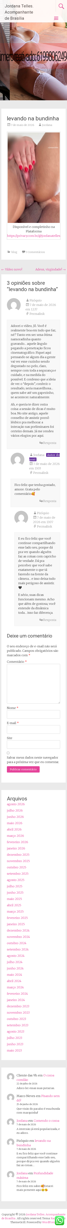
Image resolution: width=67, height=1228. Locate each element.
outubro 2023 (16, 1019)
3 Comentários (35, 252)
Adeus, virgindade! (50, 269)
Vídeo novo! (11, 269)
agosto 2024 (16, 956)
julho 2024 (15, 962)
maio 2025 (14, 899)
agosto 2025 (15, 880)
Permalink (37, 314)
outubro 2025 (16, 867)
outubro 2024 (16, 943)
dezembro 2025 (18, 854)
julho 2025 (14, 886)
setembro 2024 (18, 949)
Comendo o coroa (46, 1120)
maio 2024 (14, 974)
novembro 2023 (18, 1012)
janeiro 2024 (16, 1000)
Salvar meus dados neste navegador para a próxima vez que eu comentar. (33, 760)
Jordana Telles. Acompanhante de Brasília (19, 12)
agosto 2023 (15, 1031)
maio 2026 (14, 823)
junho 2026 (15, 817)
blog (14, 252)
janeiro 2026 (16, 848)
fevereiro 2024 (17, 993)
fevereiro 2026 (17, 842)
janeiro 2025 (16, 924)
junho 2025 (15, 892)
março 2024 (15, 987)
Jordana (47, 125)
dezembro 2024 (18, 930)
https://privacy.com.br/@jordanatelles (33, 236)
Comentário (17, 662)
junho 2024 (15, 968)
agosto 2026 (16, 804)
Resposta (49, 443)
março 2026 (15, 836)
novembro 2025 (18, 861)
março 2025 (15, 911)
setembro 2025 (17, 873)
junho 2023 (15, 1044)
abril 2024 (14, 981)
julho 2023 (14, 1038)
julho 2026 (15, 810)
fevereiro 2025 (17, 918)
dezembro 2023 (18, 1006)
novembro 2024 (18, 937)
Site (9, 738)
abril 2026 (14, 829)
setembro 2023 (17, 1025)
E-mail (13, 723)
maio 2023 (14, 1050)
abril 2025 (14, 905)
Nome (12, 708)
